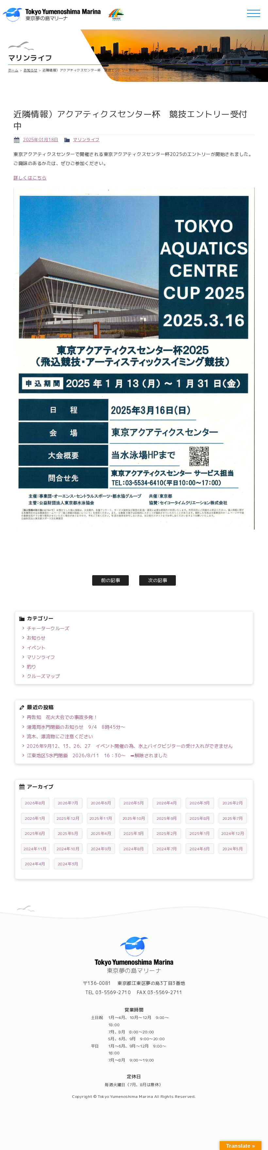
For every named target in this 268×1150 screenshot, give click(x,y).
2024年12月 (232, 833)
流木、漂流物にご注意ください (60, 736)
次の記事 (157, 580)
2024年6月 (200, 849)
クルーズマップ (43, 676)
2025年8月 (200, 818)
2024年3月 (68, 864)
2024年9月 (101, 849)
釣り (31, 667)
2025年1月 (200, 833)
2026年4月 (167, 803)
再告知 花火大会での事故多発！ (62, 717)
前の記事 (110, 580)
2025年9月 (167, 818)
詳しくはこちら (30, 178)
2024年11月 (35, 849)
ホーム (13, 70)
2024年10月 (68, 849)
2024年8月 (134, 849)
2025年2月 (167, 833)
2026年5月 (134, 803)
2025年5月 (68, 833)
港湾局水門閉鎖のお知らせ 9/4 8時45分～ (76, 727)
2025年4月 (101, 833)
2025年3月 (134, 833)
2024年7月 (167, 849)
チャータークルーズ (48, 628)
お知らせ (30, 70)
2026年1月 (35, 818)
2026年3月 (200, 803)
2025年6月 (35, 833)
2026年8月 (35, 803)
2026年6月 (101, 803)
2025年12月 (68, 818)
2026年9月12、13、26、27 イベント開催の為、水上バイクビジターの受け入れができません (130, 746)
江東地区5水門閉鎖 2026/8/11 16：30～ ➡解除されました (97, 755)
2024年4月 (35, 864)
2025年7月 (233, 818)
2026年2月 (233, 803)
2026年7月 (68, 803)
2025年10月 (134, 818)
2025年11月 (101, 818)
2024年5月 (233, 849)
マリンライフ (86, 139)
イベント (36, 648)
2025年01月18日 (41, 139)
